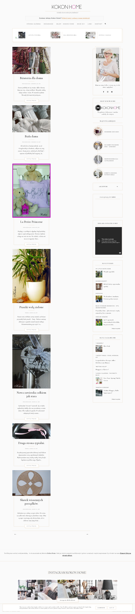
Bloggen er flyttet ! (102, 369)
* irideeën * (100, 343)
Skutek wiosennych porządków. (31, 501)
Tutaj (33, 319)
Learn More (101, 607)
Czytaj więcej (31, 100)
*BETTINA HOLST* (101, 366)
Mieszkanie (48, 24)
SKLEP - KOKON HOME (65, 24)
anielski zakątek (102, 316)
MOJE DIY (81, 24)
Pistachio (99, 293)
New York (107, 346)
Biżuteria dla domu (31, 78)
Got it (111, 607)
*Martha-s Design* (102, 387)
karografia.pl (127, 611)
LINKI (90, 24)
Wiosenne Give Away (111, 132)
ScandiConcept (101, 281)
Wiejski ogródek (109, 272)
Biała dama (31, 136)
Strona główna (34, 24)
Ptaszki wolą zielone (31, 307)
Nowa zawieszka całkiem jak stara (31, 394)
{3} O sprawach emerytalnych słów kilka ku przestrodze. (111, 322)
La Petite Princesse (31, 222)
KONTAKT (98, 24)
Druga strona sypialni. (31, 443)
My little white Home (103, 268)
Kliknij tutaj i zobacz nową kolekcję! (76, 18)
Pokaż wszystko (116, 328)
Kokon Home (16, 611)
